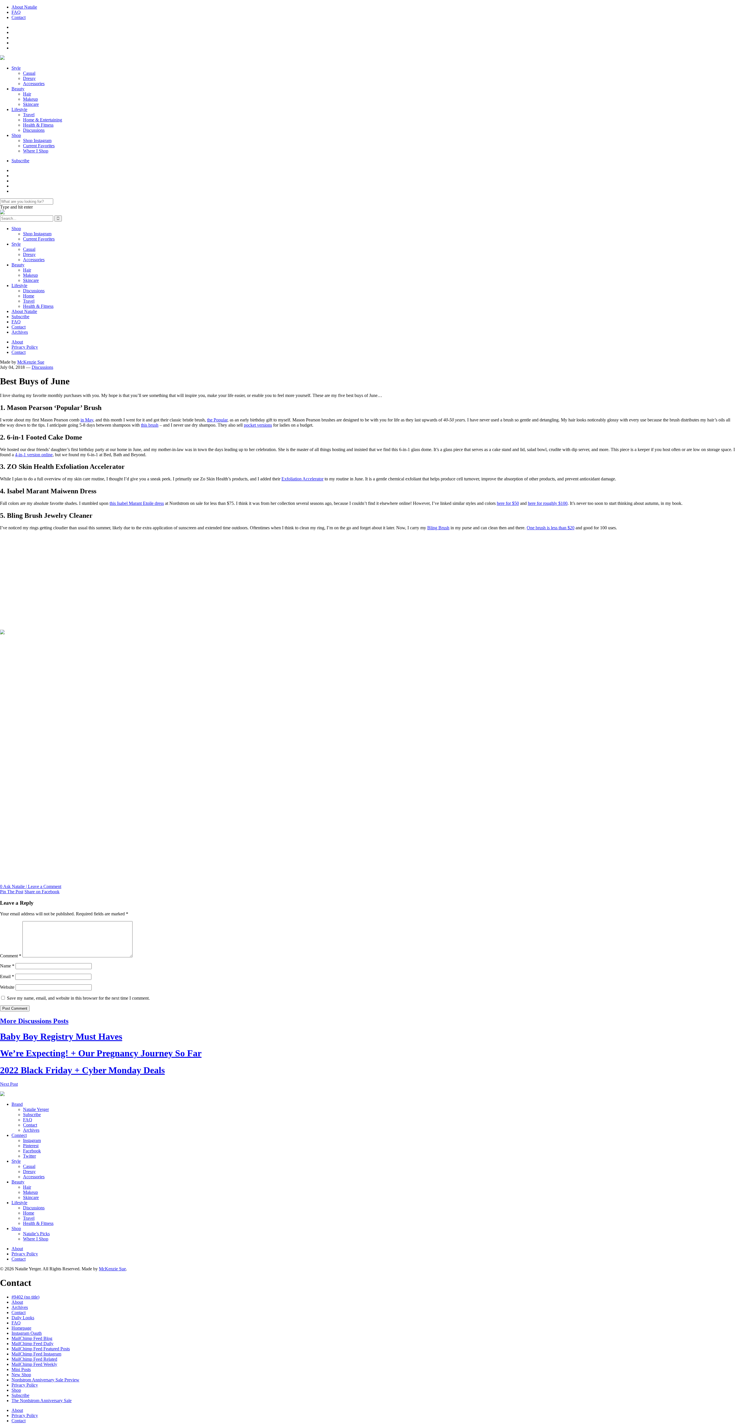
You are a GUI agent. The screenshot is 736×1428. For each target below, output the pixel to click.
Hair (27, 93)
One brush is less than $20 (550, 527)
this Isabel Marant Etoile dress (137, 503)
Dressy (29, 78)
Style (16, 68)
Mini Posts (21, 1369)
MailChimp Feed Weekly (34, 1364)
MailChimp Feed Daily (32, 1343)
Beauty (18, 88)
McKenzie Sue (30, 362)
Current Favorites (39, 145)
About (17, 341)
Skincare (31, 104)
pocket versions (258, 425)
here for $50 (508, 503)
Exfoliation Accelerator (302, 478)
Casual (29, 73)
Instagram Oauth (27, 1333)
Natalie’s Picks (36, 1233)
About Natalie (24, 7)
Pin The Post (11, 891)
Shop (16, 135)
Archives (20, 332)
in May (86, 419)
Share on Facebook (42, 891)
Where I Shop (35, 150)
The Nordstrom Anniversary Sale (42, 1400)
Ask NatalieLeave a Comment (30, 886)
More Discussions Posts (34, 1021)
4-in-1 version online (34, 454)
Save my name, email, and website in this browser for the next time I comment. (78, 998)
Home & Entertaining (42, 119)
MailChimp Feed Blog (32, 1338)
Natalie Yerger (36, 1109)
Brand (17, 1104)
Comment (10, 955)
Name (7, 965)
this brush (149, 425)
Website (7, 987)
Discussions (34, 130)
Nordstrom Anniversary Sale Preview (45, 1379)
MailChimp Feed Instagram (36, 1353)
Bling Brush (438, 527)
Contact (19, 17)
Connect (19, 1135)
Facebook (32, 1150)
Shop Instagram (37, 140)
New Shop (21, 1374)
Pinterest (31, 1145)
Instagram (32, 1140)
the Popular (217, 419)
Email (7, 976)
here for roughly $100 (548, 503)
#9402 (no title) (25, 1297)
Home (28, 295)
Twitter (29, 1156)
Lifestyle (19, 109)
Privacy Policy (25, 347)
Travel (28, 114)
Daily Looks (23, 1317)
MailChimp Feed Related (34, 1359)
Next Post (9, 1084)
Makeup (30, 99)
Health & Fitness (38, 125)
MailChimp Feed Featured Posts (41, 1348)
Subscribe (20, 160)
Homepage (21, 1328)
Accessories (34, 83)
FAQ (16, 12)
